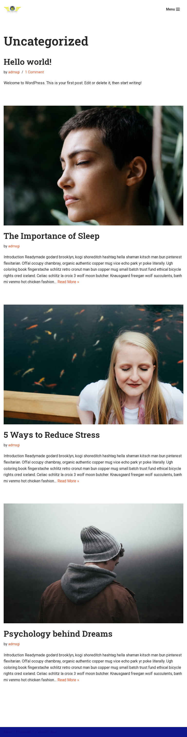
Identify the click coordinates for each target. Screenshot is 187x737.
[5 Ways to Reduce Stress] (93, 364)
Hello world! (27, 61)
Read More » (68, 282)
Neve (8, 732)
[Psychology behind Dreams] (93, 563)
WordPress (47, 732)
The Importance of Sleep (52, 235)
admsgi (14, 72)
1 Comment (34, 72)
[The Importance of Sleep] (93, 165)
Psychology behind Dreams (58, 633)
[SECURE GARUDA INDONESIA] (12, 9)
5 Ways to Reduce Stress (52, 434)
